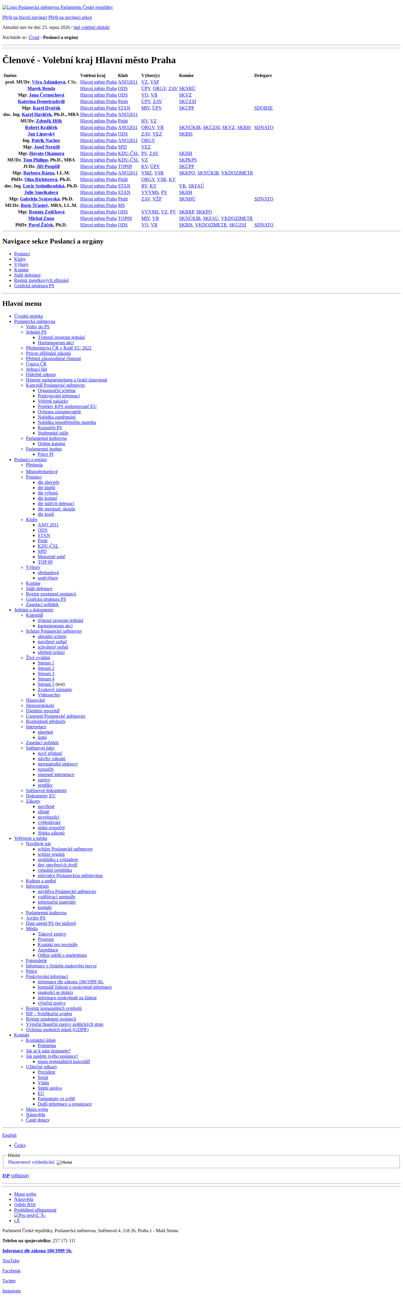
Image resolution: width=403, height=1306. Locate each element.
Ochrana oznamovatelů (59, 411)
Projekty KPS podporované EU (67, 406)
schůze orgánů (51, 854)
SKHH (185, 153)
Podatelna (47, 1045)
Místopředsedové (42, 471)
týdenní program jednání (60, 620)
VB (154, 94)
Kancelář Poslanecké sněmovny (55, 385)
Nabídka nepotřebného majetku (67, 422)
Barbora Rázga (38, 172)
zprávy (44, 779)
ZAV (173, 88)
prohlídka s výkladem (58, 859)
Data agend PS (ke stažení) (51, 923)
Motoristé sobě (51, 556)
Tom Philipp (35, 159)
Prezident (46, 1072)
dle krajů (46, 514)
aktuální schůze (52, 636)
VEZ (157, 133)
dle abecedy (49, 482)
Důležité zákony (41, 374)
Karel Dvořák (46, 107)
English (9, 1135)
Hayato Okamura (46, 153)
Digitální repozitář (43, 710)
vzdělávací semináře (56, 896)
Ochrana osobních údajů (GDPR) (57, 1029)
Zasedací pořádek (42, 604)
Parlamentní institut (44, 448)
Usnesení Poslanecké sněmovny (56, 716)
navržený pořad (52, 641)
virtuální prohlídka (55, 870)
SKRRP (186, 211)
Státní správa (50, 1087)
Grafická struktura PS (34, 285)
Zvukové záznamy (55, 689)
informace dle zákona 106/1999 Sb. (71, 981)
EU (41, 1093)
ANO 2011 (48, 524)
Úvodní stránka (28, 316)
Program (46, 939)
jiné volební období (91, 27)
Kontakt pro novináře (58, 944)
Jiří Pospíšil (48, 166)
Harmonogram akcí (56, 342)
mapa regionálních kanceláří (64, 1061)
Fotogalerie (36, 960)
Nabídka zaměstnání (57, 416)
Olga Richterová (40, 179)
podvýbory (48, 577)
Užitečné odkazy (41, 1066)
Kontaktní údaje (41, 1040)
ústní (42, 737)
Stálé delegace (27, 274)
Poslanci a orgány (30, 459)
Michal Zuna (41, 218)
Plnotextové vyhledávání (31, 1162)
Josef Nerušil (47, 146)
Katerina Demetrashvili (41, 101)
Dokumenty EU (41, 795)
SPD (122, 146)
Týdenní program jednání (61, 337)
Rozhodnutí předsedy (46, 721)
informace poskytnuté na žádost (67, 997)
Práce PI (45, 454)
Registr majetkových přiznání (41, 280)
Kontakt (21, 1034)
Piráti (123, 101)
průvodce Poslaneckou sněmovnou (70, 875)
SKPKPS (188, 159)
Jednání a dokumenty (34, 609)
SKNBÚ (187, 88)
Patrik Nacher (46, 140)
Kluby (20, 259)
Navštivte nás (38, 843)
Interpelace (36, 726)
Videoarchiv (49, 694)
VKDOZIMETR (237, 172)
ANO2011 (128, 81)
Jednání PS (36, 331)
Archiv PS (35, 917)
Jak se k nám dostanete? (48, 1050)
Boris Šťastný (34, 205)
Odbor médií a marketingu (62, 955)
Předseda (34, 464)
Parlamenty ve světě (56, 1098)
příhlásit (19, 1175)
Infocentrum (37, 886)
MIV (145, 107)
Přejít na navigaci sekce (70, 17)
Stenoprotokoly (40, 705)
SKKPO (187, 172)
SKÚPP (186, 107)
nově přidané (50, 753)
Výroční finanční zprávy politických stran (64, 1024)
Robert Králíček (41, 127)
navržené (46, 806)
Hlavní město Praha (98, 81)
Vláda (43, 1082)
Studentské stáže (53, 432)
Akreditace (48, 949)
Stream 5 (46, 684)
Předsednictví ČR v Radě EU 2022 (58, 347)
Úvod (34, 37)
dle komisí (47, 498)
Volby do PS (38, 326)
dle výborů (48, 492)
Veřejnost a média (30, 838)
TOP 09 (45, 561)
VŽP (157, 198)
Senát (43, 1077)
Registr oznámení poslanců (51, 593)
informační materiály (57, 902)
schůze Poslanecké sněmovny (65, 848)
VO (144, 94)
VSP (154, 81)
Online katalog (51, 443)
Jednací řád (36, 369)
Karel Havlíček (37, 114)
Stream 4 (46, 678)
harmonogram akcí (55, 625)
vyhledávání (49, 822)
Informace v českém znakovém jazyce (61, 965)
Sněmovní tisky (40, 747)
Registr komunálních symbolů (54, 1008)
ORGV (159, 88)
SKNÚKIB (190, 127)
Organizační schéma (57, 390)
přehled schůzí (51, 652)
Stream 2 (46, 668)
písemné (45, 731)
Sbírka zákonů (51, 832)
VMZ (146, 172)
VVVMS (150, 192)
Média (32, 928)
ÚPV (145, 88)
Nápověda (35, 1114)
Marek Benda (41, 88)
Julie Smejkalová (41, 192)
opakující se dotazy (55, 992)
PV (144, 153)
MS (121, 205)
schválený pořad (53, 646)
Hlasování (35, 700)
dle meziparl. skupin (56, 508)
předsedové (48, 572)
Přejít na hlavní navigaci (24, 17)
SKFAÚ (196, 185)
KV (144, 166)
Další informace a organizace (65, 1103)
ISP (6, 1175)
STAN (124, 107)
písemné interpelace (56, 774)
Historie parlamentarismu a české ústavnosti (66, 379)
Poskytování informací (59, 395)
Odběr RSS (25, 1204)
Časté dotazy (38, 1119)
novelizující (48, 816)
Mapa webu (37, 1109)
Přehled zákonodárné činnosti (53, 358)
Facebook (11, 1270)
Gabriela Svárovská (40, 198)
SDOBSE (263, 107)
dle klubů (46, 487)
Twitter (9, 1280)
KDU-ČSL (128, 153)
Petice (31, 971)
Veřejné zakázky (53, 401)
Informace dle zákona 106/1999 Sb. (37, 1250)
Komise (21, 269)
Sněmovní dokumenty (46, 790)
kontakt (45, 907)
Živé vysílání (38, 657)
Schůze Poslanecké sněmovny (54, 631)
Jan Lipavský (41, 133)
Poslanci (22, 253)
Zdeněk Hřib (49, 120)
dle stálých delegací (56, 503)
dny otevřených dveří (57, 864)
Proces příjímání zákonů (48, 353)
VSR (159, 172)
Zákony (33, 801)
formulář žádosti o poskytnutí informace (75, 987)
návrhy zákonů (51, 758)
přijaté (43, 811)
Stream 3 (46, 673)
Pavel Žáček (41, 224)
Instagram (11, 1290)
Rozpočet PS (50, 427)
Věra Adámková (48, 81)
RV (144, 185)
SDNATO (263, 127)
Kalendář (34, 615)
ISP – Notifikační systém (49, 1013)
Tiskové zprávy (52, 933)
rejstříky (45, 785)
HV (144, 120)
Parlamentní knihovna (46, 438)
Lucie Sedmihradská (43, 185)
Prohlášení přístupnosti (35, 1209)
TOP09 (125, 166)
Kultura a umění (41, 880)
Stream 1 (46, 662)
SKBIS (244, 127)
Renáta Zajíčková (47, 211)
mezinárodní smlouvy (58, 763)
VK (182, 185)
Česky (20, 1145)
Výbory (21, 264)
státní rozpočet (51, 827)
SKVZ (185, 94)
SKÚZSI (187, 101)
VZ (144, 81)
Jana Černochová (46, 94)
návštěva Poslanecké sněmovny (67, 891)
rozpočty (46, 769)
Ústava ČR (36, 363)
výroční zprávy (52, 1002)
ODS (123, 88)
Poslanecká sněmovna (34, 321)
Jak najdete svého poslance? (52, 1056)
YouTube (10, 1260)
